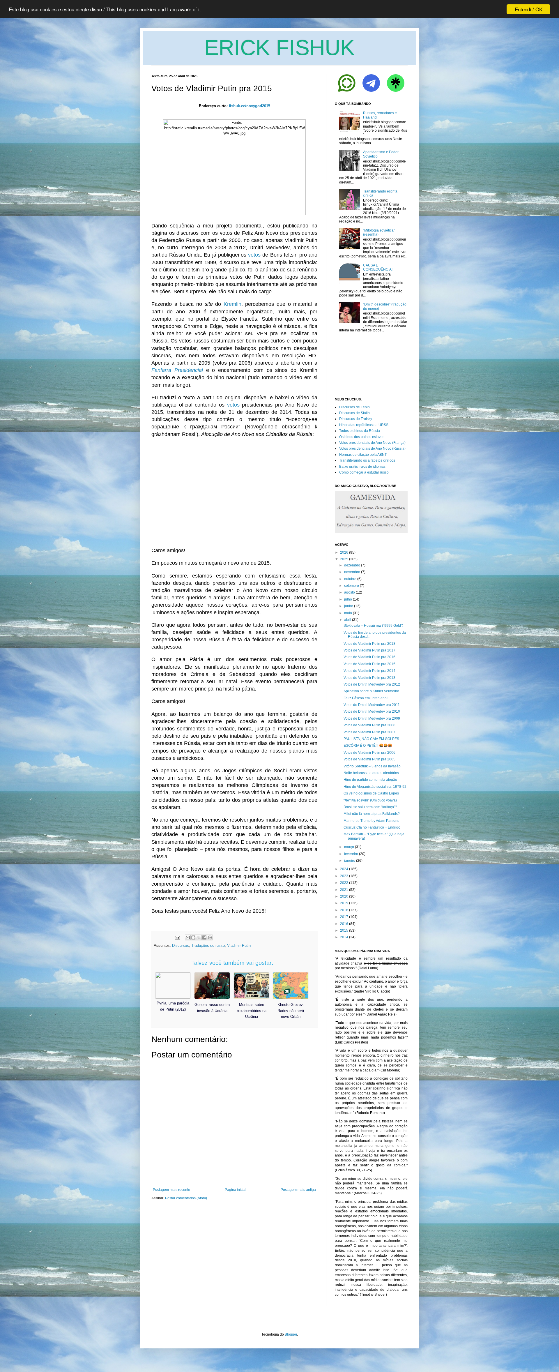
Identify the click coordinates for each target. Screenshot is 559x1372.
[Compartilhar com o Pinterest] (210, 937)
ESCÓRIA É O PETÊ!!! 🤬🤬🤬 (368, 746)
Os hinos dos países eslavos (361, 437)
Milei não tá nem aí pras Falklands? (372, 814)
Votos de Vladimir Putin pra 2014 (369, 671)
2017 (344, 917)
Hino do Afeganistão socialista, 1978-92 (375, 787)
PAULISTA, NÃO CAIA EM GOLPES (371, 739)
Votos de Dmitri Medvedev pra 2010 (372, 711)
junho (348, 606)
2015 (344, 930)
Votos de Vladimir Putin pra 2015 (369, 664)
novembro (352, 572)
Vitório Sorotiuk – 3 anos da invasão (372, 766)
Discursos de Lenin (354, 407)
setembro (351, 586)
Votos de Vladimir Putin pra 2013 (369, 678)
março (349, 847)
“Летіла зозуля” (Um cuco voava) (370, 800)
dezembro (352, 565)
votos (254, 255)
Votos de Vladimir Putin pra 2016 (369, 657)
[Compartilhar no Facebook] (204, 937)
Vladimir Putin (239, 945)
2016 (344, 924)
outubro (350, 579)
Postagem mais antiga (298, 1190)
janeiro (349, 861)
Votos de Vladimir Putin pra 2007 (369, 732)
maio (348, 613)
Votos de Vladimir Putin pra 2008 (369, 725)
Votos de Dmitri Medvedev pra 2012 (372, 684)
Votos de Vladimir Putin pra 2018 (369, 644)
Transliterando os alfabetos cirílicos (367, 460)
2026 (344, 552)
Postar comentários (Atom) (186, 1198)
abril (347, 620)
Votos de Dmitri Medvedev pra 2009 (372, 718)
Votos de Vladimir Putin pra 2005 (369, 759)
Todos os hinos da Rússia (359, 431)
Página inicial (235, 1190)
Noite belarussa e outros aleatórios (371, 773)
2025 (344, 559)
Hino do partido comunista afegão (370, 780)
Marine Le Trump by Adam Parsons (371, 821)
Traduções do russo (208, 945)
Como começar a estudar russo (364, 472)
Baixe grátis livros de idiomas (362, 467)
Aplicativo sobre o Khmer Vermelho (371, 691)
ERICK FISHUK (279, 48)
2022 (344, 883)
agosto (349, 592)
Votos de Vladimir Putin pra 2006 (369, 753)
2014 (344, 937)
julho (348, 599)
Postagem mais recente (171, 1190)
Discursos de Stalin (354, 413)
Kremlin (232, 304)
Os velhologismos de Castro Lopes (371, 793)
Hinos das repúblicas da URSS (363, 425)
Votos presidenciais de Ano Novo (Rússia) (372, 448)
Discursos (180, 945)
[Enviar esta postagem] (177, 937)
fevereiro (351, 854)
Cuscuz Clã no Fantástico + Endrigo (372, 827)
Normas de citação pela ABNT (363, 455)
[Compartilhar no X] (199, 937)
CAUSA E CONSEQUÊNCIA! (377, 267)
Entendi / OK (528, 9)
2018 (344, 910)
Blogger (291, 1334)
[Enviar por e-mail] (188, 937)
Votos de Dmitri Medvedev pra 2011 (372, 705)
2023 (344, 876)
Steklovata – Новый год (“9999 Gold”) (373, 626)
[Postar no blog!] (193, 937)
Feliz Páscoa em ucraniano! (366, 698)
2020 (344, 896)
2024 (344, 869)
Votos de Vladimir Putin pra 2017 (369, 650)
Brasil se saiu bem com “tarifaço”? (370, 807)
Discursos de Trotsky (355, 419)
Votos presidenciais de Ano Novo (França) (372, 443)
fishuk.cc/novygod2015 (249, 106)
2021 (344, 890)
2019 (344, 903)
